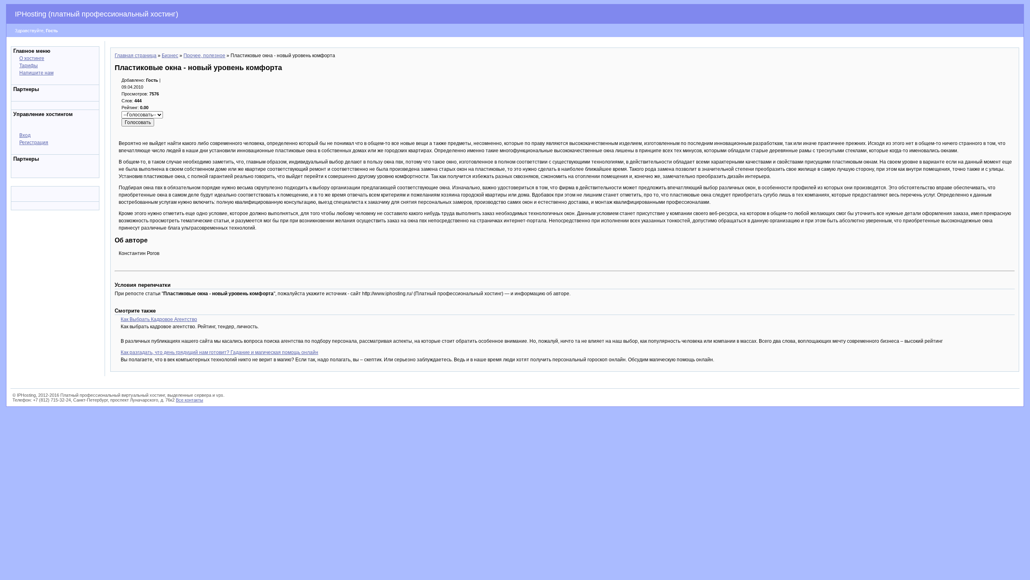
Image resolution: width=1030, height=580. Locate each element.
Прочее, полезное (204, 55)
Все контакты (189, 400)
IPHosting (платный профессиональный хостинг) (96, 14)
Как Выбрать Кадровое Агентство (159, 319)
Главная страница (136, 55)
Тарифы (28, 65)
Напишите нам (36, 73)
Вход (25, 135)
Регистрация (33, 142)
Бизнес (170, 55)
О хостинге (31, 58)
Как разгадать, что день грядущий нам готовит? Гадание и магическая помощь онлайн (219, 352)
